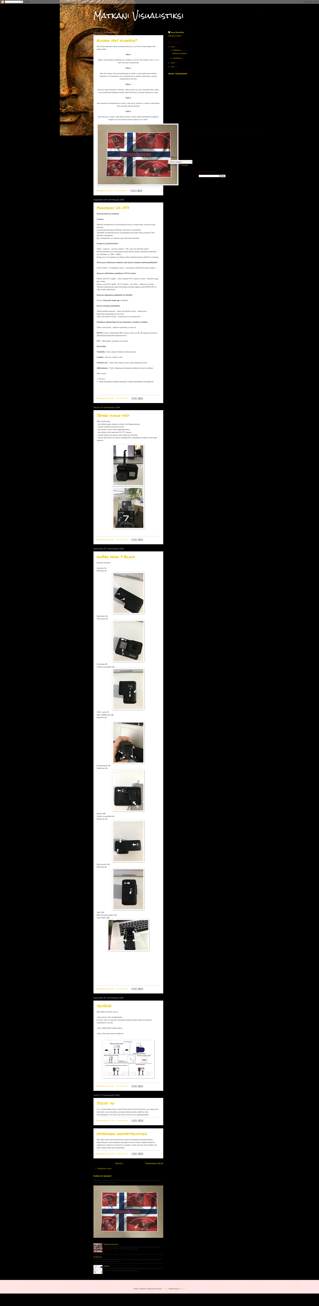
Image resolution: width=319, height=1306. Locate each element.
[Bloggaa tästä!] (134, 190)
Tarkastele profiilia (174, 36)
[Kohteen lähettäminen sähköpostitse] (131, 190)
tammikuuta (177, 58)
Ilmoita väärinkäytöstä (177, 73)
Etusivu (119, 1163)
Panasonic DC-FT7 (113, 207)
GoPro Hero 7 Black (116, 556)
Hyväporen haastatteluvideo (122, 1133)
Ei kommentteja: (121, 190)
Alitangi (165, 1288)
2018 (173, 63)
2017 (173, 66)
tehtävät (104, 1006)
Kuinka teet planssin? (117, 40)
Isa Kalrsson (97, 1257)
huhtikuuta (177, 50)
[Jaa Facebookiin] (138, 190)
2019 (173, 47)
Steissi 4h (105, 1103)
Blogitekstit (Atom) (105, 1168)
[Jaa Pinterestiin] (141, 190)
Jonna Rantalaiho (177, 32)
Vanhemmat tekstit (154, 1163)
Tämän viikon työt (113, 415)
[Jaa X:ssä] (136, 190)
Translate (185, 165)
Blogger (182, 1288)
